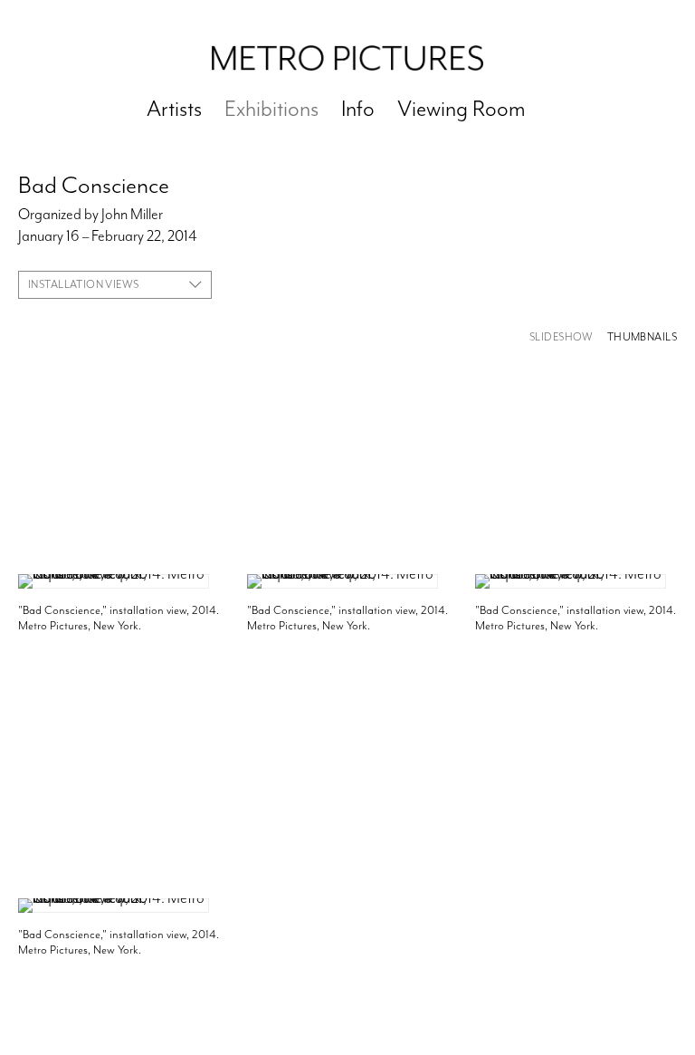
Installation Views (83, 284)
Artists (174, 108)
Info (358, 108)
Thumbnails (642, 337)
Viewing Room (461, 108)
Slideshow (561, 337)
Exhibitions (271, 108)
